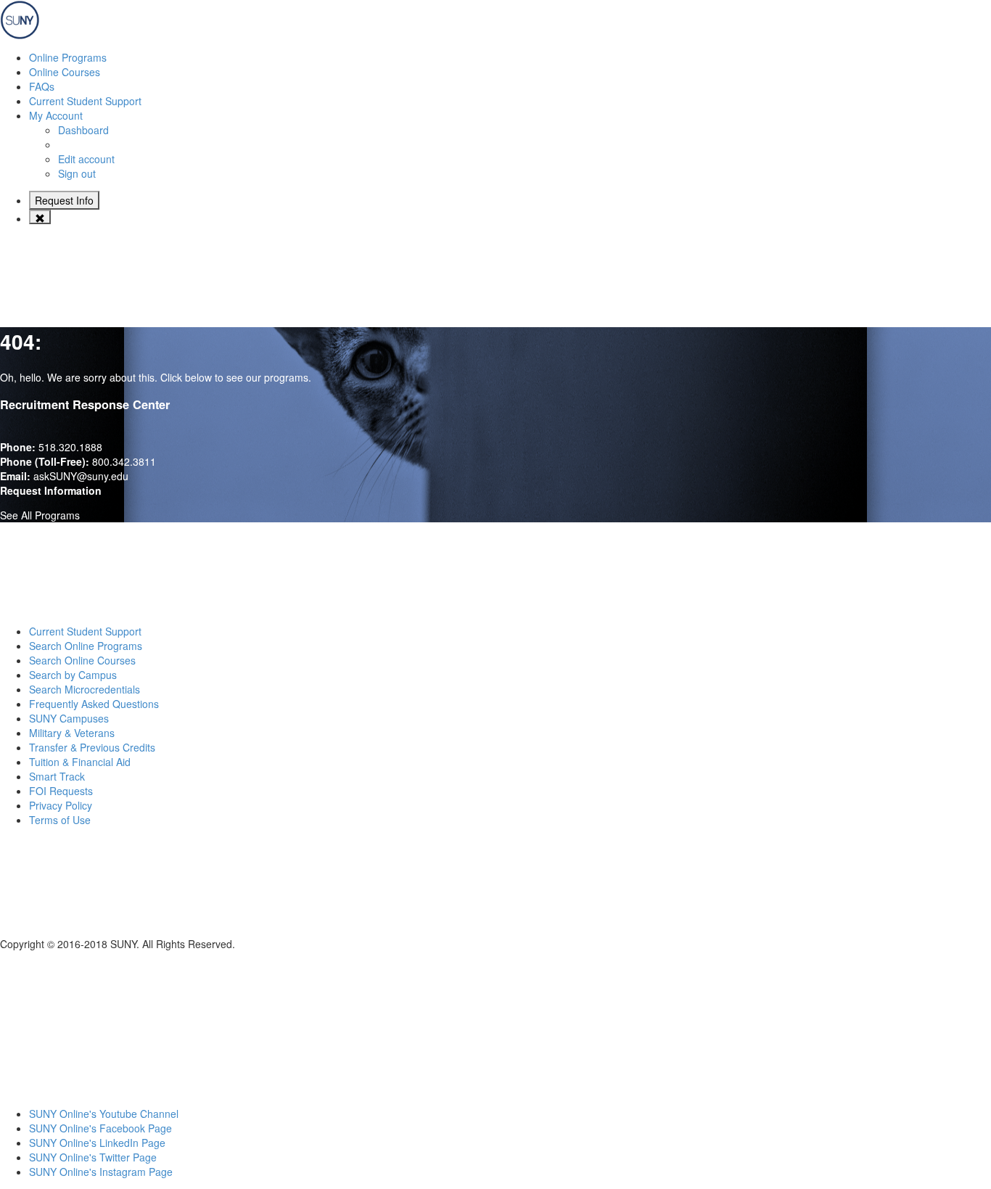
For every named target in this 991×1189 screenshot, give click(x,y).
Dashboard (83, 130)
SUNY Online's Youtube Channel (103, 1113)
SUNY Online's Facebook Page (100, 1128)
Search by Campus (73, 674)
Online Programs (68, 57)
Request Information (51, 490)
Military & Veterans (72, 732)
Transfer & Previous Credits (92, 747)
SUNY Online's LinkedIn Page (97, 1142)
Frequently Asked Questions (94, 703)
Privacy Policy (60, 805)
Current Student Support (85, 631)
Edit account (86, 159)
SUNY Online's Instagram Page (101, 1171)
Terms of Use (60, 819)
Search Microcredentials (84, 689)
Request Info (64, 200)
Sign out (77, 173)
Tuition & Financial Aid (80, 761)
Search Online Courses (82, 660)
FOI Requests (61, 790)
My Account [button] (56, 115)
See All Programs (40, 515)
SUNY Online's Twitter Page (93, 1157)
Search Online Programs (85, 645)
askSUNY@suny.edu (80, 476)
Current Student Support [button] (85, 101)
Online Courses (64, 72)
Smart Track (57, 776)
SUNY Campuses (69, 718)
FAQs (41, 86)
